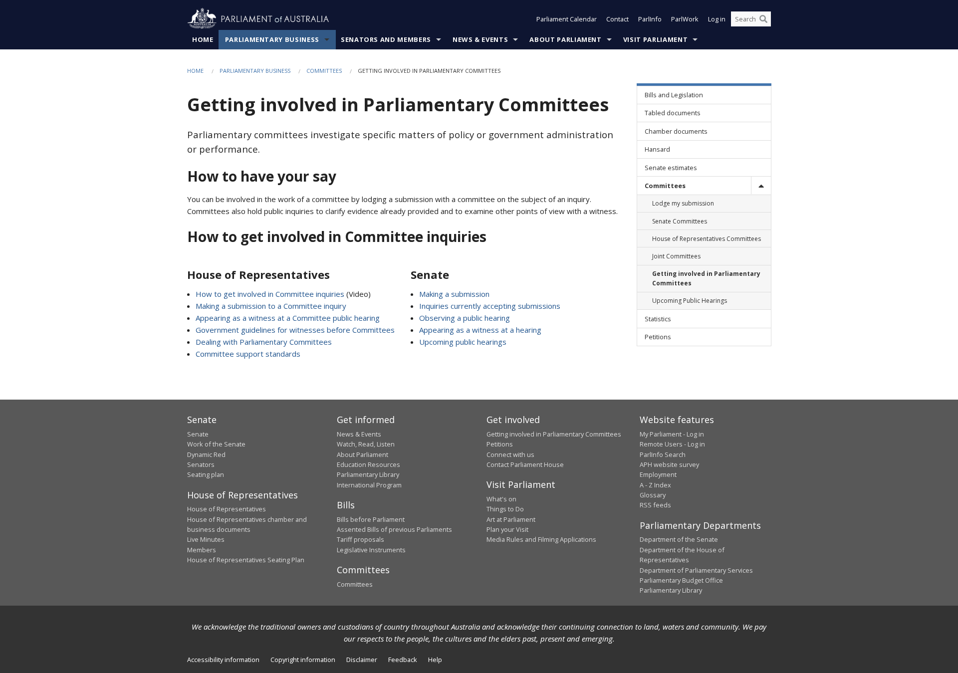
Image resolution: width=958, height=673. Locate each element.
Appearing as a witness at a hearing (480, 330)
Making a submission (454, 294)
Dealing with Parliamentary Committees (264, 342)
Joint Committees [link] (676, 256)
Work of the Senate (216, 444)
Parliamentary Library (368, 474)
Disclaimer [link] (361, 659)
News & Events (480, 39)
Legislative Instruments (371, 549)
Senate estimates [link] (671, 167)
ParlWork (685, 18)
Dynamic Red (206, 454)
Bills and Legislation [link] (674, 94)
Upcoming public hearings (462, 342)
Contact (617, 18)
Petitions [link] (658, 336)
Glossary (653, 494)
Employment (658, 474)
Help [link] (435, 659)
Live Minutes (206, 539)
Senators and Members (386, 39)
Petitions (499, 444)
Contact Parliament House (525, 464)
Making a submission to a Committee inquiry (271, 306)
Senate (198, 434)
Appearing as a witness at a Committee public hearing (288, 318)
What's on (501, 498)
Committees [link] (665, 185)
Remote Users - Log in (672, 444)
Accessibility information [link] (223, 659)
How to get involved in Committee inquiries (270, 294)
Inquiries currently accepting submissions (489, 306)
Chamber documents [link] (676, 131)
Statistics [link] (658, 318)
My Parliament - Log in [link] (672, 434)
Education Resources (368, 464)
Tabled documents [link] (673, 112)
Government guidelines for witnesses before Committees (295, 330)
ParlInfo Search (663, 454)
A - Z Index (655, 484)
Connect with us (510, 454)
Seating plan (205, 474)
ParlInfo (650, 18)
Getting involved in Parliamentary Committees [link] (706, 278)
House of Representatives (226, 508)
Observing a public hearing (464, 318)
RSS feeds (655, 504)
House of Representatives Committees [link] (706, 238)
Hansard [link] (657, 149)
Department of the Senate (679, 539)
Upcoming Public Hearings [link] (689, 300)
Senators (201, 464)
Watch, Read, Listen (366, 444)
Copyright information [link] (302, 659)
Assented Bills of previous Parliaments (394, 529)
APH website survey (669, 464)
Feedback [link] (402, 659)
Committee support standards (248, 354)
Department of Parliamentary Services (696, 570)
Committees (324, 70)
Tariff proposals (360, 539)
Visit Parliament (655, 39)
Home (203, 39)
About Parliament (565, 39)
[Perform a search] (763, 18)
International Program (369, 484)
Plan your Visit (507, 529)
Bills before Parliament (371, 519)
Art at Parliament (510, 519)
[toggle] (761, 185)
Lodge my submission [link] (683, 203)
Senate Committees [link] (679, 221)
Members (201, 549)
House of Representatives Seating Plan (245, 559)
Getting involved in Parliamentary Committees (553, 434)
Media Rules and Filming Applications (541, 539)
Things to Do (505, 508)
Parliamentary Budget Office (681, 580)
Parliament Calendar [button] (566, 18)
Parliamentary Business (272, 39)
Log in (716, 18)
